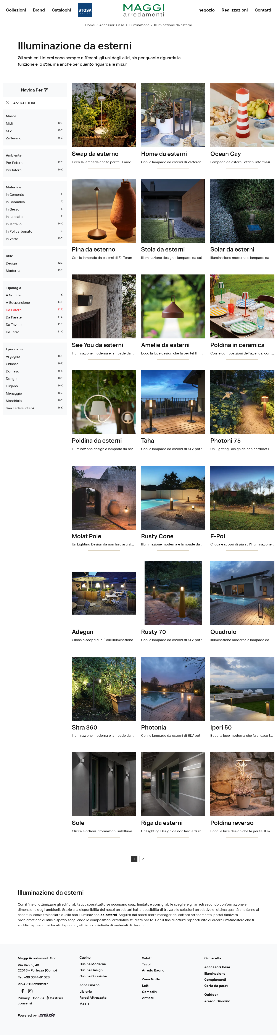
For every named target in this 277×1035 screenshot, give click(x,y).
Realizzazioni (235, 10)
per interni (14, 170)
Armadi (148, 998)
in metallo (14, 224)
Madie (84, 1004)
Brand (39, 10)
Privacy (24, 998)
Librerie (85, 992)
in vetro (12, 239)
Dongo (11, 379)
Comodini (150, 992)
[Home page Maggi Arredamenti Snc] (143, 10)
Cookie (38, 998)
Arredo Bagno (153, 970)
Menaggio (14, 393)
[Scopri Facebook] (22, 991)
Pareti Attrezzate (92, 998)
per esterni (14, 163)
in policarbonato (19, 231)
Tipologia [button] (13, 288)
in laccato (14, 217)
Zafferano (13, 138)
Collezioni (16, 10)
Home (90, 25)
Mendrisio (14, 401)
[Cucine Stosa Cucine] (84, 10)
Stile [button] (9, 256)
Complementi (215, 980)
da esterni (14, 310)
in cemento (15, 195)
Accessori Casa (111, 25)
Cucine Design (91, 970)
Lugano (12, 386)
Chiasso (12, 364)
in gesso (12, 209)
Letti (145, 986)
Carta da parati (216, 986)
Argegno (13, 357)
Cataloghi (61, 10)
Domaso (12, 371)
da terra (12, 332)
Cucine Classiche (93, 976)
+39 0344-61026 (37, 977)
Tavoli (146, 964)
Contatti (263, 10)
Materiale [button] (13, 187)
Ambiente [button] (13, 155)
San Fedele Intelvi (20, 408)
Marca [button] (11, 116)
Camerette (212, 958)
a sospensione (18, 303)
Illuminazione (139, 25)
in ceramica (15, 202)
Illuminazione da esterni (173, 25)
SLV (9, 131)
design (11, 263)
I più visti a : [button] (15, 349)
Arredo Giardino (217, 1001)
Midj (9, 124)
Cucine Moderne (92, 964)
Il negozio (205, 10)
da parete (14, 317)
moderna (13, 271)
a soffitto (13, 295)
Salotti (147, 958)
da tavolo (14, 325)
